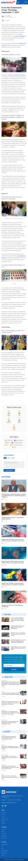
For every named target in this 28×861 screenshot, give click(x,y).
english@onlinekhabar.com (10, 802)
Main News (4, 812)
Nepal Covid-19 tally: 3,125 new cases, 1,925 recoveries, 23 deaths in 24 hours (13, 584)
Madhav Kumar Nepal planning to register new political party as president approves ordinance (14, 495)
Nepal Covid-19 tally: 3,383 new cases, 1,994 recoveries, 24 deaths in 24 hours (13, 562)
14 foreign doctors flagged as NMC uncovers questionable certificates (10, 693)
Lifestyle (3, 821)
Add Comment (9, 470)
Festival (3, 829)
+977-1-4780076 (9, 800)
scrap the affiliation (19, 36)
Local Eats (4, 833)
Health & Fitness (5, 850)
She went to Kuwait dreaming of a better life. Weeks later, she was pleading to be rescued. (10, 703)
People (3, 855)
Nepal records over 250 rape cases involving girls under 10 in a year (10, 777)
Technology (4, 853)
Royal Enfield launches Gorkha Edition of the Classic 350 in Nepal (18, 648)
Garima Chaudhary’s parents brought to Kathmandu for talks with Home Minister (18, 641)
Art (2, 846)
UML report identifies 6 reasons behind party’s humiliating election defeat (10, 747)
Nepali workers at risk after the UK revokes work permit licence (18, 634)
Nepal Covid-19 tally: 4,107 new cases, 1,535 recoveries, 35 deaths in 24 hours (13, 540)
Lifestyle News (5, 844)
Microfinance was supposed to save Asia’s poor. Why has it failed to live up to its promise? (10, 713)
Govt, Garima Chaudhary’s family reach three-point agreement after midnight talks (17, 619)
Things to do (4, 838)
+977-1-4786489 (17, 800)
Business (3, 823)
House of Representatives (17, 444)
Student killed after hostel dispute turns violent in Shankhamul (17, 627)
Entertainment (5, 819)
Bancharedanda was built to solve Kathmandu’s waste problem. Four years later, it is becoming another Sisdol (10, 683)
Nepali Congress (19, 440)
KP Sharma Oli (9, 440)
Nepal (8, 442)
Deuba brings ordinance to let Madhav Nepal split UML (13, 518)
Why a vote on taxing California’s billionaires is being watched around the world (10, 723)
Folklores (3, 831)
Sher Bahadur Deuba (17, 442)
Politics (3, 814)
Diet (2, 848)
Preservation (4, 836)
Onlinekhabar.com (5, 797)
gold (14, 447)
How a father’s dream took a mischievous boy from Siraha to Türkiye (10, 757)
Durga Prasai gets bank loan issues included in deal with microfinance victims (9, 738)
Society (3, 816)
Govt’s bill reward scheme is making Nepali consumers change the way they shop (10, 767)
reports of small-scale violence (16, 75)
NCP (7, 444)
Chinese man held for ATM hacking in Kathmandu (12, 606)
